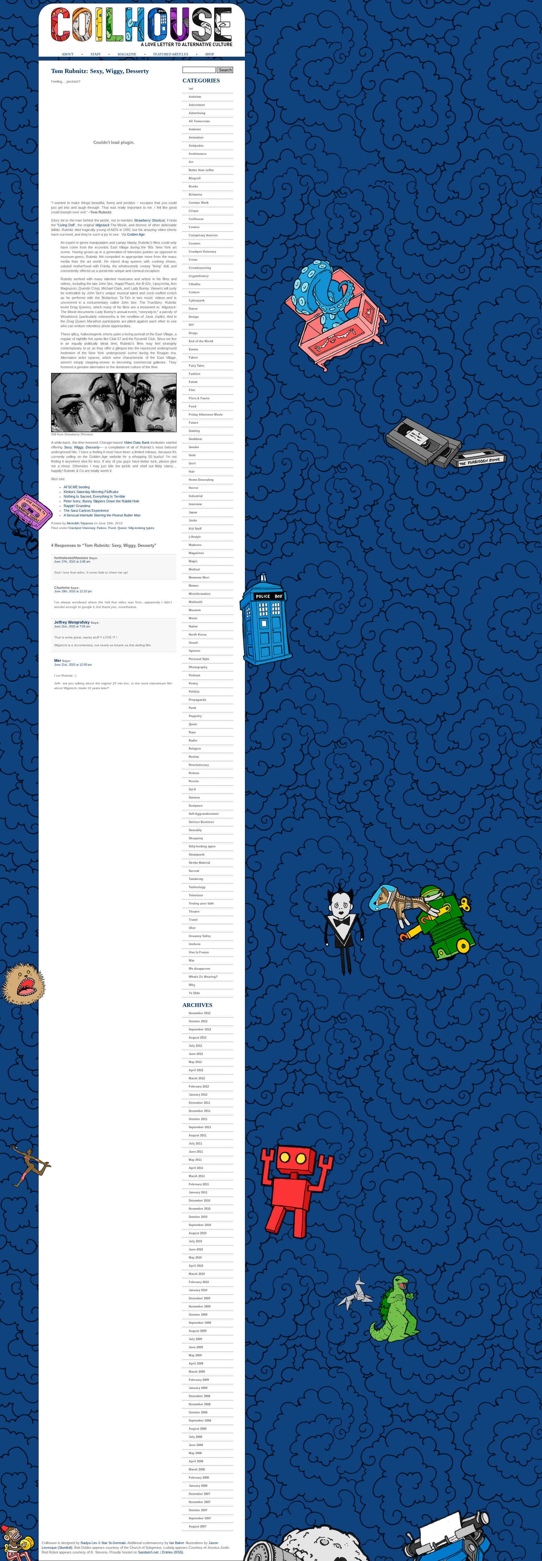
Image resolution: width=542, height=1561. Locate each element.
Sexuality (195, 830)
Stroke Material (199, 862)
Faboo (101, 528)
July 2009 (195, 1339)
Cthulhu (194, 284)
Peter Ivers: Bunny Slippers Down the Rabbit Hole (101, 501)
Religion (195, 748)
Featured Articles (170, 54)
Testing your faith (201, 903)
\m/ (191, 88)
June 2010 (196, 1249)
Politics (194, 691)
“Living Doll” (65, 225)
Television (196, 895)
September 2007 (200, 1518)
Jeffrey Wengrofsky (72, 622)
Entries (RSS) (172, 1552)
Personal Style (199, 659)
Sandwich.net (148, 1552)
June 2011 (196, 1151)
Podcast (194, 675)
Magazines (196, 553)
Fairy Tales (196, 365)
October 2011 (198, 1119)
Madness (195, 545)
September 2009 (200, 1322)
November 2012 (199, 1013)
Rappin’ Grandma (77, 506)
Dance (193, 308)
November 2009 (199, 1306)
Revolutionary (199, 765)
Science (194, 797)
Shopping (196, 838)
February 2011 (199, 1184)
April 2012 (196, 1070)
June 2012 (196, 1054)
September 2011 (200, 1127)
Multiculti (195, 602)
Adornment (197, 105)
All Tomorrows (199, 121)
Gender (194, 447)
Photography (198, 667)
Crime (193, 259)
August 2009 (197, 1331)
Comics (194, 227)
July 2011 (195, 1143)
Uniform (194, 944)
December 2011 (199, 1102)
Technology (197, 887)
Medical (194, 569)
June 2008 (196, 1445)
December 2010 (199, 1200)
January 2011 (198, 1192)
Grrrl (192, 463)
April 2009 (196, 1363)
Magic (193, 561)
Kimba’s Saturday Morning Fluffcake (91, 492)
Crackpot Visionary (81, 528)
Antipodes (196, 145)
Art (191, 162)
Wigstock (102, 225)
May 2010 (195, 1257)
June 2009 (196, 1347)
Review (194, 756)
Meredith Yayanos (80, 523)
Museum (195, 610)
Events (193, 349)
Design (194, 316)
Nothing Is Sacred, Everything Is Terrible (94, 496)
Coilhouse (196, 219)
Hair (192, 471)
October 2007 (198, 1510)
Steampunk (197, 854)
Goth (192, 455)
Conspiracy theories (203, 235)
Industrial (196, 496)
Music (193, 618)
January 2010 (198, 1290)
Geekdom (195, 439)
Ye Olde (194, 993)
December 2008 (199, 1396)
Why (192, 985)
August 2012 (197, 1037)
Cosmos (194, 243)
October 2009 (198, 1314)
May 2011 (195, 1159)
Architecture (197, 153)
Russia (194, 781)
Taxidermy (196, 879)
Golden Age (136, 234)
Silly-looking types (141, 528)
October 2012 (198, 1021)
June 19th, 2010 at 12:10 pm (73, 591)
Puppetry (195, 716)
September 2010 (200, 1225)
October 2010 (198, 1216)
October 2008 (198, 1412)
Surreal (194, 870)
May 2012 (195, 1062)
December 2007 (199, 1494)
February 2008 (199, 1477)
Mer (57, 660)
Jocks (193, 520)
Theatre (194, 911)
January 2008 (198, 1485)
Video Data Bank (137, 442)
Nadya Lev (89, 1543)
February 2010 (199, 1282)
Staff (96, 54)
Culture (194, 292)
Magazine (127, 54)
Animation (196, 137)
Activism (195, 96)
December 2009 (199, 1298)
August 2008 (197, 1428)
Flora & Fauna (199, 398)
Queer (122, 528)
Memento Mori (199, 577)
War (191, 960)
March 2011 (197, 1176)
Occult (193, 642)
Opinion (194, 650)
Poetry (193, 683)
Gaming (194, 430)
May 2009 (195, 1355)
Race (192, 732)
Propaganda (197, 699)
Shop (209, 54)
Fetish (193, 382)
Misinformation (199, 593)
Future (193, 422)
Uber (192, 928)
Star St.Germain (113, 1543)
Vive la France (199, 952)
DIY (191, 325)
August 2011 (197, 1135)
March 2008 (197, 1469)
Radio (193, 740)
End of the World (201, 341)
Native (193, 626)
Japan (193, 512)
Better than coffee (201, 170)
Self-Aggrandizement (204, 813)
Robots (194, 773)
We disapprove (199, 968)
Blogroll (195, 178)
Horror (194, 488)
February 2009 (199, 1379)
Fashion (194, 373)
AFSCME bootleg (77, 487)
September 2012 (200, 1029)
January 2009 (198, 1388)
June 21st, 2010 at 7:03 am (72, 626)
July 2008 (195, 1436)
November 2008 (199, 1404)
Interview (195, 504)
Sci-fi (192, 789)
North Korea (197, 634)
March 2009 (197, 1371)
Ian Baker (176, 1543)
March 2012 (197, 1078)
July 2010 (195, 1241)
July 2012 (195, 1045)
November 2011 (199, 1111)
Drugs (193, 333)
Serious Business (201, 822)
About (68, 54)
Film (192, 390)
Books (193, 186)
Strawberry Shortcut (149, 220)
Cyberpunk (197, 300)
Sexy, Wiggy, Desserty (82, 447)
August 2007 (197, 1526)
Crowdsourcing (200, 268)
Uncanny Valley (200, 936)
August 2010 (197, 1233)
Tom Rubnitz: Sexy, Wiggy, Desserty (100, 70)
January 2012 (198, 1094)
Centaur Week (199, 202)
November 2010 (199, 1208)
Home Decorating (201, 479)
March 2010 (197, 1274)
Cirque (194, 210)
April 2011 (196, 1168)
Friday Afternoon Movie (206, 414)
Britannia (195, 194)
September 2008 (200, 1420)
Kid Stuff (195, 528)
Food (112, 528)
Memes (194, 585)
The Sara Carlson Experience (86, 510)
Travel (193, 919)
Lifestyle (195, 536)
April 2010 (196, 1265)
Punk (192, 708)
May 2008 (195, 1453)
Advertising (197, 113)
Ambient (195, 129)
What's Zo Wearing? (203, 976)
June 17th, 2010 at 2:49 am (72, 561)
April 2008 (196, 1461)
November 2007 (199, 1502)
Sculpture (196, 805)
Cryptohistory (199, 276)
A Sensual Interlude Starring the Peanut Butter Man (102, 515)
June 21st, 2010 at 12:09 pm (73, 664)
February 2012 (199, 1086)
